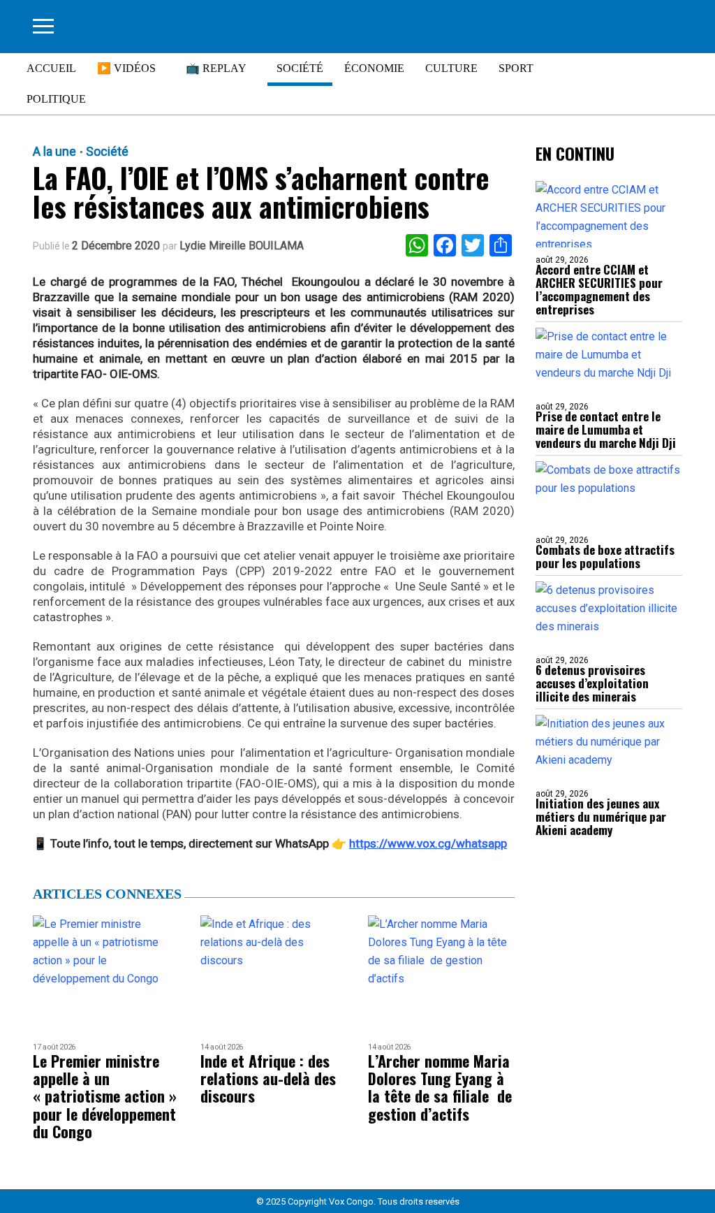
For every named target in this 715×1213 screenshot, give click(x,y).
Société (300, 68)
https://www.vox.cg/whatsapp (428, 843)
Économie (374, 68)
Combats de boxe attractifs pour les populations (605, 556)
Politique (56, 99)
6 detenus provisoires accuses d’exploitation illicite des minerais (592, 683)
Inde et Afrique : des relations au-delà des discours (268, 1078)
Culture (451, 68)
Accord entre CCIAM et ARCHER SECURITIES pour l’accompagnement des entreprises (599, 289)
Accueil (51, 68)
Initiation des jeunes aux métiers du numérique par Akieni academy (601, 816)
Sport (516, 68)
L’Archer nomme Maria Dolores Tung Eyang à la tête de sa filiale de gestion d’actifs (440, 1087)
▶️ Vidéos (126, 68)
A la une (54, 152)
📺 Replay (216, 68)
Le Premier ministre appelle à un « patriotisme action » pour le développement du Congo (105, 1096)
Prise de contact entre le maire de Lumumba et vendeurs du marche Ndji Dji (606, 429)
